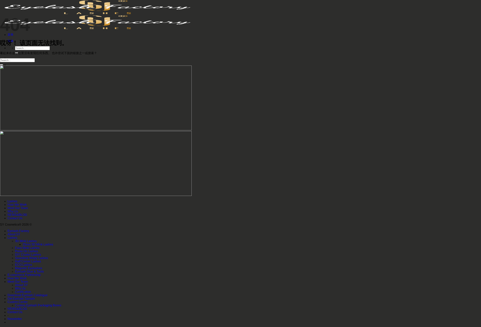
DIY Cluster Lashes (28, 254)
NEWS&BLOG (17, 214)
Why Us (13, 211)
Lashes (12, 201)
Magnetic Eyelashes (28, 268)
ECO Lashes (23, 264)
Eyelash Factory (18, 231)
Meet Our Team (18, 208)
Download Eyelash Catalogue (28, 295)
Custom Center (18, 302)
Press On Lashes (26, 251)
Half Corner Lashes (28, 261)
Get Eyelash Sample (21, 298)
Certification (23, 291)
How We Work (17, 204)
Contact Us (15, 218)
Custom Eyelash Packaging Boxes (38, 305)
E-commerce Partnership (24, 274)
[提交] (1, 64)
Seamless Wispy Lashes (31, 258)
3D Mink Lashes (26, 241)
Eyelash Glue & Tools (29, 271)
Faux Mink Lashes (27, 247)
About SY (14, 234)
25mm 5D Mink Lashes (38, 244)
